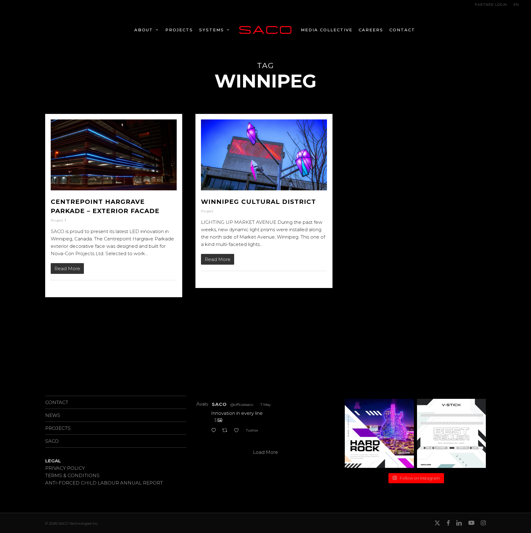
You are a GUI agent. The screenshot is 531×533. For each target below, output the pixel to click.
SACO (52, 441)
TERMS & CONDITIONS (72, 475)
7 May (265, 404)
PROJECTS (58, 428)
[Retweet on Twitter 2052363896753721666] (227, 430)
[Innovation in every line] (379, 433)
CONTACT (56, 402)
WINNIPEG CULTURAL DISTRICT (258, 201)
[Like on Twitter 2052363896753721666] (238, 430)
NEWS (52, 415)
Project (57, 220)
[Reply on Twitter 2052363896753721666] (215, 430)
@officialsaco (241, 404)
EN (516, 4)
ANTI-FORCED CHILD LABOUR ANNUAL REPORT (104, 483)
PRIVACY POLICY (65, 468)
